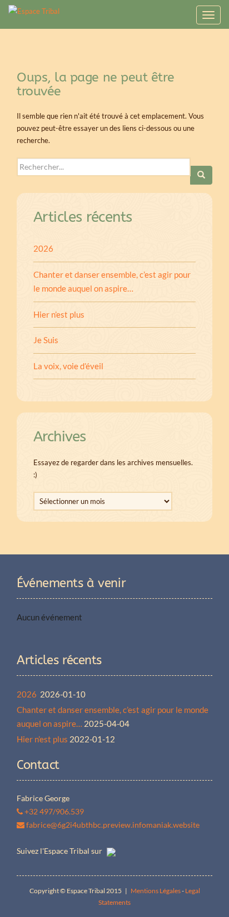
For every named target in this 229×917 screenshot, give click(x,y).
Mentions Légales (156, 891)
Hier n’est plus (58, 314)
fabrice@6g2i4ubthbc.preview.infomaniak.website (112, 824)
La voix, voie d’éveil (68, 366)
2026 (44, 248)
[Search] (201, 175)
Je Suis (45, 340)
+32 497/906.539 (53, 811)
